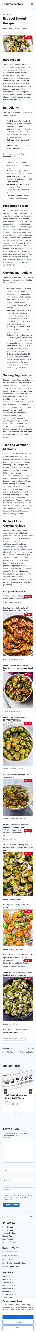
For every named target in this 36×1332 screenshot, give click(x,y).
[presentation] (18, 1080)
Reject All (18, 1328)
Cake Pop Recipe (27, 1050)
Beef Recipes (7, 1227)
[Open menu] (32, 3)
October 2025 (8, 1292)
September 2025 (9, 1295)
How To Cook (7, 1239)
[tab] (15, 1113)
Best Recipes (7, 14)
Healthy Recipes (8, 1236)
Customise (18, 1322)
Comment (7, 1137)
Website (7, 1190)
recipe (14, 1039)
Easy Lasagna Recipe (11, 1256)
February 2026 (8, 1279)
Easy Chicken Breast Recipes (14, 1263)
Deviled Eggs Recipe (10, 1267)
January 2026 (8, 1282)
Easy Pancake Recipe (11, 1252)
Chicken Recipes (9, 1233)
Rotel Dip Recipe (9, 1050)
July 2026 (6, 1276)
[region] (18, 1315)
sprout (22, 1039)
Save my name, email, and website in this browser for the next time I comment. (18, 1197)
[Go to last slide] (5, 1091)
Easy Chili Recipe (9, 1259)
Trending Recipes (9, 1242)
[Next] (30, 1091)
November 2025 (8, 1289)
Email (7, 1180)
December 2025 (8, 1286)
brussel (7, 1039)
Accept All (18, 1317)
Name (7, 1170)
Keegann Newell (12, 1102)
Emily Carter (9, 28)
